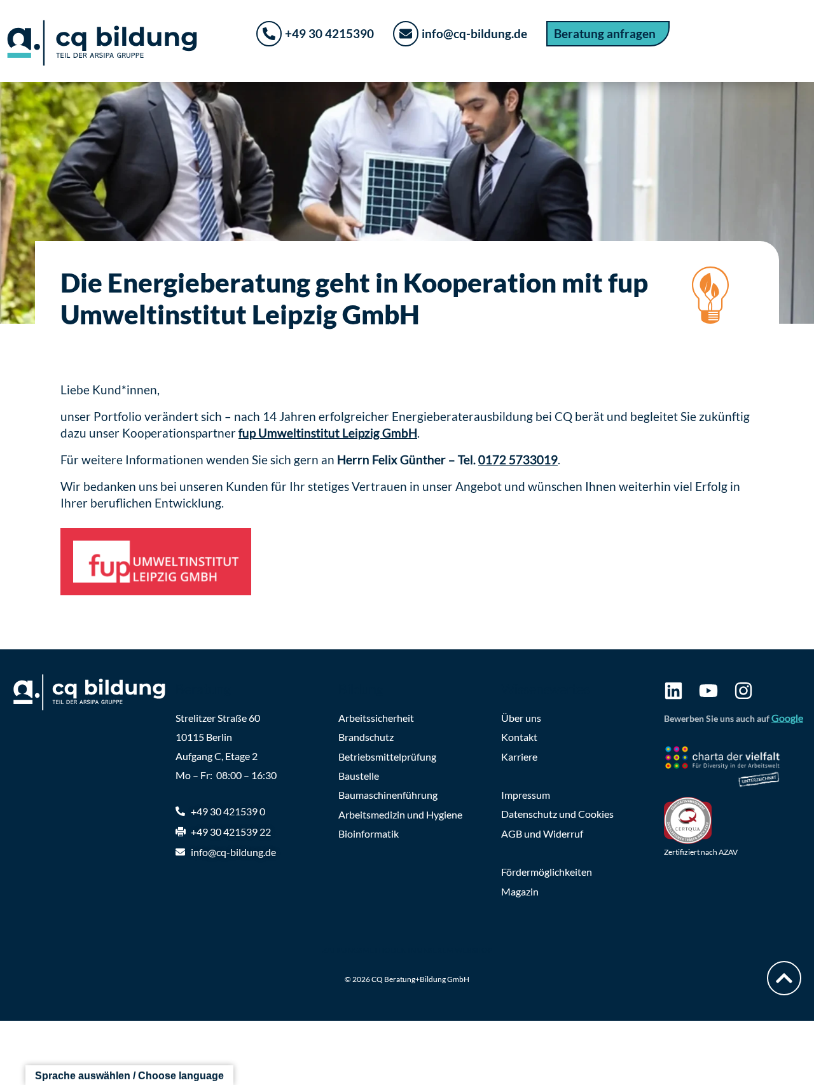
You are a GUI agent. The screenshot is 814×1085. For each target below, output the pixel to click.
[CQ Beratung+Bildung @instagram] (743, 690)
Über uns (521, 718)
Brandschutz (366, 737)
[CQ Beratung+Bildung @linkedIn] (673, 690)
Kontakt (519, 737)
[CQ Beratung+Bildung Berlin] (95, 692)
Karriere (519, 756)
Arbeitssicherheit (376, 718)
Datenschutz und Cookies (557, 814)
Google (787, 718)
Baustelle (358, 776)
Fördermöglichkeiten (546, 872)
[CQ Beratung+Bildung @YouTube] (708, 690)
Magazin (520, 891)
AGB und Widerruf (542, 833)
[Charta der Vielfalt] (732, 768)
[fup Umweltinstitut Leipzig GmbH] (155, 561)
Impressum (525, 795)
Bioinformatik (368, 833)
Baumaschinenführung (388, 795)
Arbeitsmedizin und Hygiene (400, 814)
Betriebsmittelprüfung (387, 756)
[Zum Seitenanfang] (784, 978)
